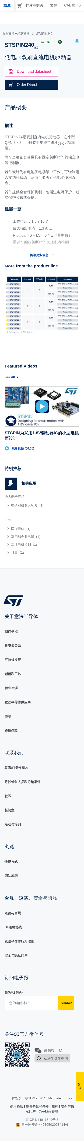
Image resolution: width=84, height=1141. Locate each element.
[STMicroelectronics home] (15, 600)
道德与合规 (13, 913)
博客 (8, 716)
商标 (55, 1106)
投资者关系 (13, 645)
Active (45, 42)
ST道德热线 (13, 927)
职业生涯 (11, 688)
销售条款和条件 (37, 1106)
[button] (77, 41)
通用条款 (11, 730)
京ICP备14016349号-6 (42, 1120)
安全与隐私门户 (16, 955)
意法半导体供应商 (18, 702)
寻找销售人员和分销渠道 (23, 782)
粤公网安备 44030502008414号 (44, 1124)
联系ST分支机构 (16, 768)
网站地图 (11, 876)
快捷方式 (11, 861)
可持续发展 (13, 660)
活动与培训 (13, 824)
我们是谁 (11, 631)
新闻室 (9, 810)
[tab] (7, 5)
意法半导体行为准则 (19, 941)
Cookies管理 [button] (48, 1111)
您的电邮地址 (14, 992)
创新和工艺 (13, 674)
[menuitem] (38, 505)
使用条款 (17, 1106)
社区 (8, 796)
